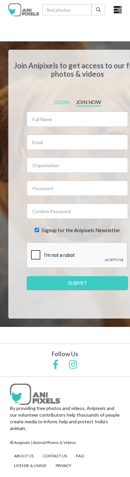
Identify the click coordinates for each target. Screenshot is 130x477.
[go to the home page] (23, 9)
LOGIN (61, 102)
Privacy (63, 465)
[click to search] (98, 9)
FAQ (80, 455)
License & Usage (30, 465)
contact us (55, 455)
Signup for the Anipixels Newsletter (81, 230)
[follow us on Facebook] (56, 365)
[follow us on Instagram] (73, 365)
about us (24, 455)
